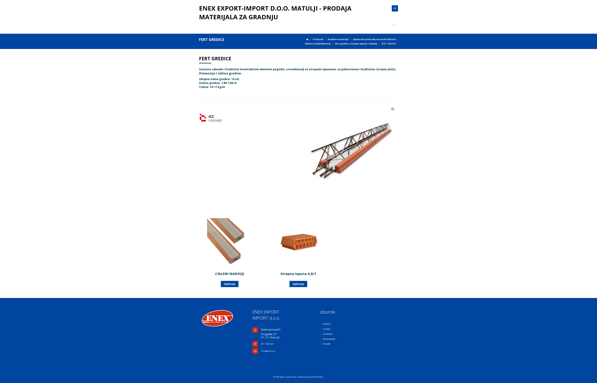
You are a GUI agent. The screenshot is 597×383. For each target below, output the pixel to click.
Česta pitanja (329, 338)
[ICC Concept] (210, 118)
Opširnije (229, 284)
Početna (327, 324)
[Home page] (307, 39)
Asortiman (328, 333)
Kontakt (326, 343)
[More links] (394, 25)
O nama (326, 329)
